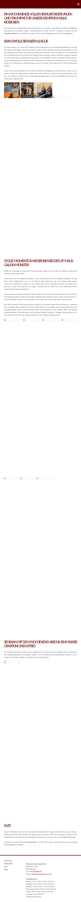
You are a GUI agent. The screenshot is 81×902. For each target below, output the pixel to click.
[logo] (5, 4)
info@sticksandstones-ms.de (41, 874)
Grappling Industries (11, 33)
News (6, 870)
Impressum (8, 861)
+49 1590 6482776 (35, 871)
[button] (78, 4)
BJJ (65, 28)
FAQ (5, 867)
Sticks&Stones (32, 842)
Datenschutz (8, 864)
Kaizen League (37, 41)
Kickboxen (73, 28)
